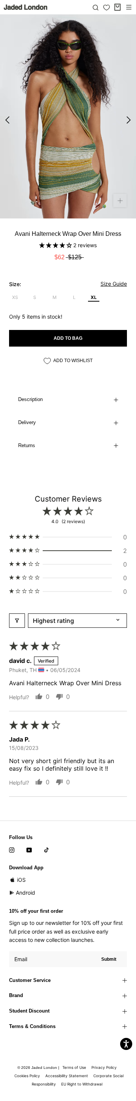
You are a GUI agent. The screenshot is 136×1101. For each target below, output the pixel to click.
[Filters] (17, 620)
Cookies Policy (27, 1075)
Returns (26, 445)
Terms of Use (74, 1067)
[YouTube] (29, 849)
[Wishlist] (107, 8)
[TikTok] (46, 849)
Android (25, 892)
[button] (56, 245)
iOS (21, 879)
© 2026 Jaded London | (38, 1067)
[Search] (95, 7)
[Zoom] (120, 200)
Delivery (27, 422)
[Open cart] (117, 7)
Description (30, 399)
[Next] (128, 120)
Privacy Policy (104, 1067)
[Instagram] (11, 849)
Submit (108, 959)
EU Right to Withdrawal (81, 1084)
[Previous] (7, 120)
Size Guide (113, 283)
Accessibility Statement (66, 1075)
